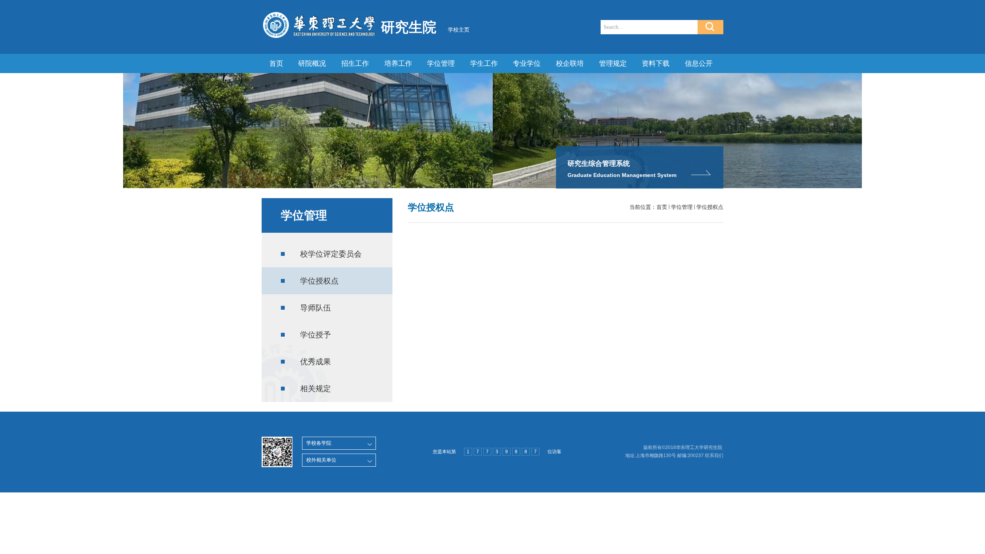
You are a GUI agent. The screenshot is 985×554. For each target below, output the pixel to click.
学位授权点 (709, 207)
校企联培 (570, 63)
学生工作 (484, 63)
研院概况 (312, 63)
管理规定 (613, 63)
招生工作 (355, 63)
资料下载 (655, 63)
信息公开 (699, 63)
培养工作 (398, 63)
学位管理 (441, 63)
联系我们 (714, 455)
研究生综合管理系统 (599, 163)
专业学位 (527, 63)
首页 (276, 63)
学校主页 (458, 30)
